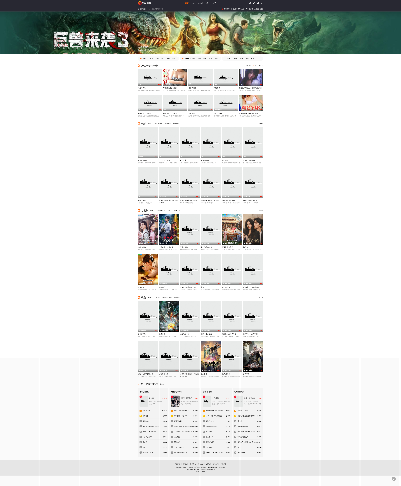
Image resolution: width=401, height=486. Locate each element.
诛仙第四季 (142, 334)
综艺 (214, 3)
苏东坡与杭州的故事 (229, 334)
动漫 (208, 3)
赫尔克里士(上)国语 (170, 113)
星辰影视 (144, 3)
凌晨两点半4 (142, 160)
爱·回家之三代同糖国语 (251, 287)
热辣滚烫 (176, 123)
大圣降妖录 (142, 88)
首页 (187, 3)
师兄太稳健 (184, 247)
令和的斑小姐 (184, 334)
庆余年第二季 (161, 210)
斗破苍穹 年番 (167, 297)
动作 (157, 58)
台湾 (210, 58)
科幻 (162, 58)
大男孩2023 (142, 200)
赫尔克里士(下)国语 (144, 113)
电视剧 (200, 3)
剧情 (168, 58)
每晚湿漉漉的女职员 (170, 88)
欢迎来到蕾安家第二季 (188, 287)
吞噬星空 (177, 297)
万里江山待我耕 (227, 247)
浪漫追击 (191, 113)
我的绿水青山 (227, 287)
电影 (193, 3)
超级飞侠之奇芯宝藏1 (250, 334)
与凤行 (170, 210)
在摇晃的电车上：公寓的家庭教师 (250, 88)
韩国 (204, 58)
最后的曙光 (226, 160)
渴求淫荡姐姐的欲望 (250, 200)
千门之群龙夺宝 (164, 160)
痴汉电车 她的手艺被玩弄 (210, 200)
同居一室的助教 (206, 334)
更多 (260, 65)
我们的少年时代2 (207, 247)
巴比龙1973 (218, 113)
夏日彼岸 (183, 160)
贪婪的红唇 (192, 88)
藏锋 (202, 287)
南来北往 (177, 210)
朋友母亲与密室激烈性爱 (188, 200)
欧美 (199, 58)
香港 (216, 58)
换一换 (260, 123)
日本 (252, 58)
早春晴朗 (246, 247)
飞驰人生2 (167, 123)
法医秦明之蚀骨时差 (166, 247)
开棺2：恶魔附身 (249, 160)
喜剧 (151, 58)
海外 (241, 58)
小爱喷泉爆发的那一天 (230, 200)
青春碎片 (162, 287)
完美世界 (157, 297)
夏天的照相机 (205, 160)
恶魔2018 (217, 88)
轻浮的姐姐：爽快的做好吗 (248, 113)
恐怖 (174, 58)
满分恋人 (141, 287)
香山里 (239, 421)
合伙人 (239, 447)
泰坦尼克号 (158, 123)
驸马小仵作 (142, 247)
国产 (193, 58)
